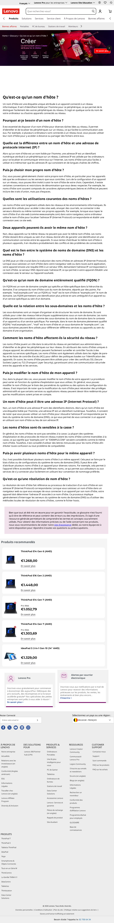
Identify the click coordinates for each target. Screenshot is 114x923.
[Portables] (30, 26)
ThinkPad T (6, 838)
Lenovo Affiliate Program (7, 799)
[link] (111, 3)
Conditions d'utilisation (43, 910)
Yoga (3, 856)
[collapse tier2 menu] (81, 26)
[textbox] (93, 720)
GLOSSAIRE (74, 822)
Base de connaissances (76, 828)
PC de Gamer (52, 769)
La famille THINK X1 (9, 877)
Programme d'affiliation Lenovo (78, 809)
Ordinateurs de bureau (53, 780)
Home (5, 35)
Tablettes (50, 774)
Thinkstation (6, 890)
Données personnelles (24, 910)
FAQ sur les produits (101, 765)
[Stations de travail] (66, 26)
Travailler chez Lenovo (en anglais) (9, 792)
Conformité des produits (76, 801)
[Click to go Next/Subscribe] (37, 720)
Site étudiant (52, 822)
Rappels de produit (55, 817)
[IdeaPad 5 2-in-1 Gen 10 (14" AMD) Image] (11, 656)
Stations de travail (54, 786)
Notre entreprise (8, 751)
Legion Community (78, 764)
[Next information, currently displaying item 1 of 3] (109, 48)
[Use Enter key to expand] (105, 11)
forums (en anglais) (78, 776)
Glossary (14, 35)
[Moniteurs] (79, 26)
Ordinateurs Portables (52, 753)
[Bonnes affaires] (18, 26)
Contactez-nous (99, 751)
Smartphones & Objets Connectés (8, 862)
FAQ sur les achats (100, 769)
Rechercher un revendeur (76, 794)
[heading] (62, 552)
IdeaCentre (6, 881)
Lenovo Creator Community (76, 750)
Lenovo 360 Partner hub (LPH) (32, 753)
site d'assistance (62, 524)
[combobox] (58, 11)
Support (96, 756)
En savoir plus (28, 566)
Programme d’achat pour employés (78, 816)
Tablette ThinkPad (8, 847)
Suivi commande (99, 760)
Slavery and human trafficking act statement (57, 914)
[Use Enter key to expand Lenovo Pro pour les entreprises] (66, 2)
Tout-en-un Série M (9, 868)
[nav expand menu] (4, 18)
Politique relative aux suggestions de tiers (81, 910)
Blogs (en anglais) (77, 780)
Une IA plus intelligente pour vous (54, 762)
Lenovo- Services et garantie (55, 804)
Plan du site (58, 910)
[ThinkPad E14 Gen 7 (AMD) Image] (11, 608)
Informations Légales (6, 784)
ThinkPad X (6, 843)
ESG (3, 778)
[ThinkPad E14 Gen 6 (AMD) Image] (11, 559)
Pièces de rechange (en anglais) (55, 811)
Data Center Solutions (52, 792)
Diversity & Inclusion (9, 805)
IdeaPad (4, 852)
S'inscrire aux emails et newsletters (78, 770)
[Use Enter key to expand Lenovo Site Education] (94, 2)
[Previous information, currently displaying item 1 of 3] (5, 48)
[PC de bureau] (46, 26)
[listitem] (53, 559)
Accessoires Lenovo (55, 798)
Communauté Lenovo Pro (75, 758)
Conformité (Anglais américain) (9, 772)
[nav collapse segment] (110, 18)
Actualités (5, 756)
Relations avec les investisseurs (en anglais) (8, 763)
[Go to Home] (10, 11)
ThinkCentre (6, 872)
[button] (99, 2)
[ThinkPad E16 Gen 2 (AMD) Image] (11, 583)
